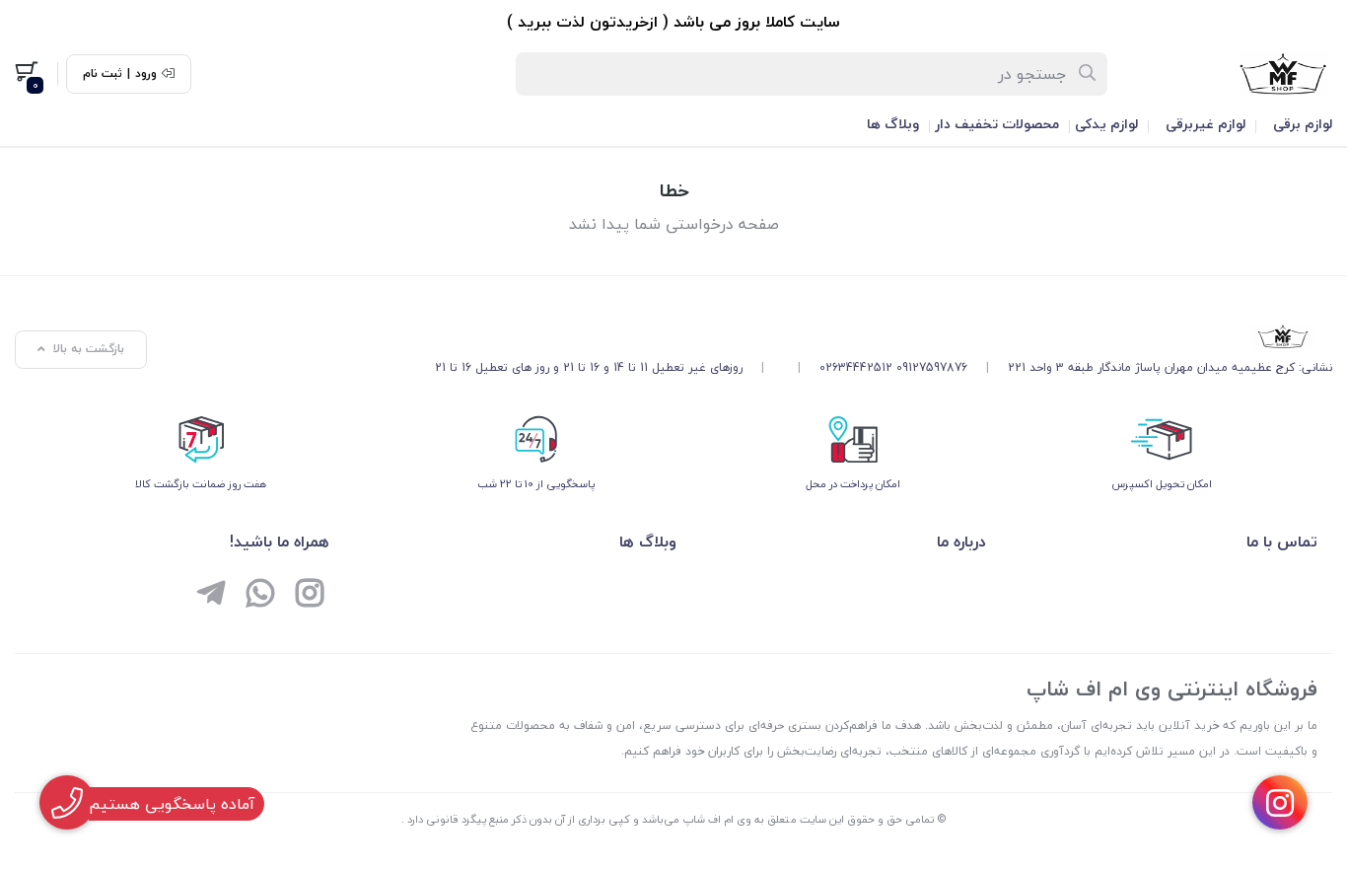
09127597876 (931, 367)
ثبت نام (102, 74)
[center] (1088, 74)
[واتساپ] (260, 596)
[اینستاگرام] (309, 596)
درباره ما (961, 541)
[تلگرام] (211, 596)
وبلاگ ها (893, 123)
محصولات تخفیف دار (997, 123)
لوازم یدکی (1106, 123)
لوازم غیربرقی (1205, 123)
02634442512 (855, 367)
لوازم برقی (1302, 123)
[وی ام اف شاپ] (883, 336)
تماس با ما (1281, 541)
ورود (146, 74)
